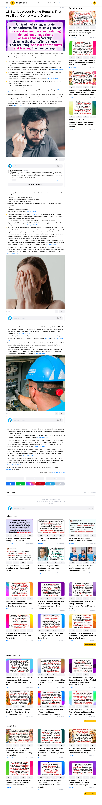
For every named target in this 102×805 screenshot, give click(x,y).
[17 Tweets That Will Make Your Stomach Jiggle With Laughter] (82, 526)
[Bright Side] (18, 3)
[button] (15, 478)
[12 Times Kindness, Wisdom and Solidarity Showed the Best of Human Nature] (51, 621)
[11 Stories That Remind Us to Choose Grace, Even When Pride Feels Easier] (19, 621)
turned (34, 214)
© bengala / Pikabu (32, 225)
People (71, 97)
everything (9, 469)
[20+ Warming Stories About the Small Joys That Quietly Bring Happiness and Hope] (19, 698)
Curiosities (8, 7)
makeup (47, 338)
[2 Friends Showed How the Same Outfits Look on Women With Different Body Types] (82, 554)
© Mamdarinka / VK (27, 455)
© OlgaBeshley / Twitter (14, 464)
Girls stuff (71, 573)
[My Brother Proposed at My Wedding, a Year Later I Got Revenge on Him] (51, 554)
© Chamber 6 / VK (53, 244)
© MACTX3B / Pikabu (52, 78)
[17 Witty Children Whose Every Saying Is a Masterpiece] (19, 526)
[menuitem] (37, 3)
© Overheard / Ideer (24, 333)
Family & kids (72, 37)
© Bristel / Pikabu (32, 211)
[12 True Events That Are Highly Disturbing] (51, 526)
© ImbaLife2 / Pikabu (18, 105)
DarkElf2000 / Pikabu (58, 472)
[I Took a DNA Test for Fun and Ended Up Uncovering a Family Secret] (19, 554)
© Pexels (8, 159)
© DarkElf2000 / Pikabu (57, 69)
